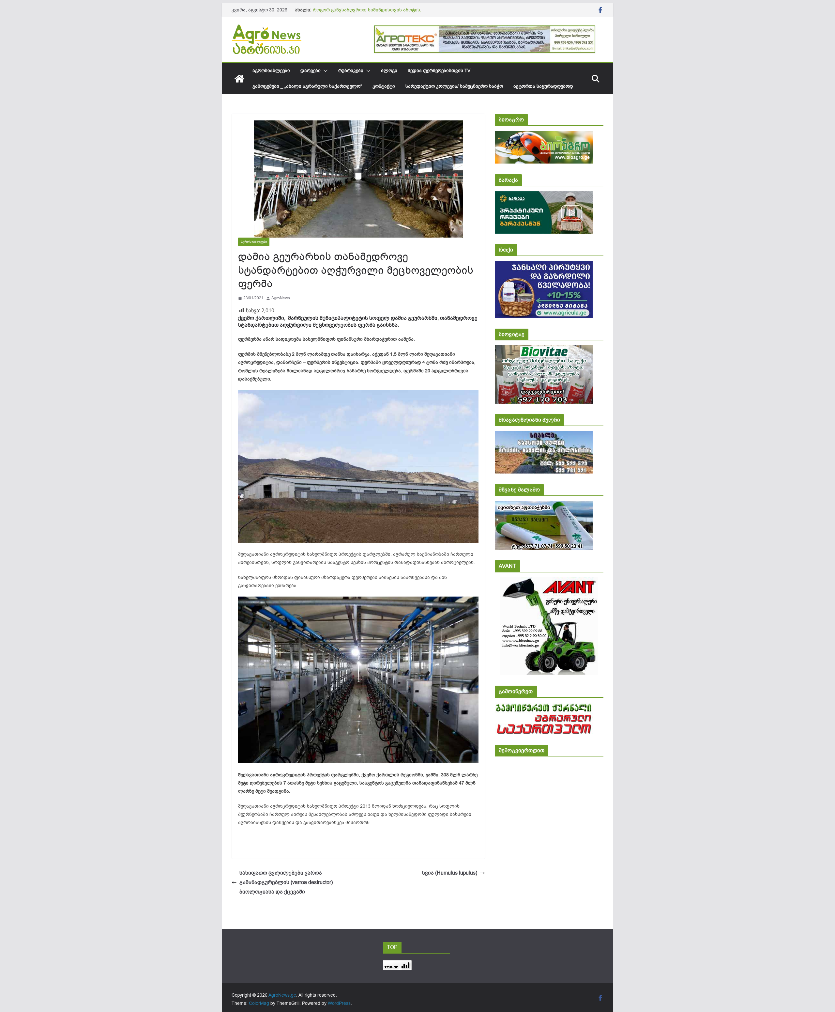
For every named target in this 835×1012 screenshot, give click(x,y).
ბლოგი (389, 71)
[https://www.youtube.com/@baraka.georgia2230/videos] (544, 196)
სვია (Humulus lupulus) (449, 873)
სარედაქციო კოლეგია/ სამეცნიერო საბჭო (454, 86)
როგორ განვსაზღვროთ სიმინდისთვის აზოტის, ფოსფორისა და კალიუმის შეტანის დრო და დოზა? (372, 13)
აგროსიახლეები (271, 71)
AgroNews (280, 298)
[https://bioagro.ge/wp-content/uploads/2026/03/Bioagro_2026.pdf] (544, 135)
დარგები (310, 71)
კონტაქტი (383, 86)
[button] (324, 70)
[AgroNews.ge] (239, 78)
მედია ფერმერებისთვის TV (439, 71)
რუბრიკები (350, 71)
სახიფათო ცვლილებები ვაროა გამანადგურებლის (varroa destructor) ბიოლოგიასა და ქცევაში (286, 882)
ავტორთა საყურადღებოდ (543, 86)
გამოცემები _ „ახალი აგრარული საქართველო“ (307, 86)
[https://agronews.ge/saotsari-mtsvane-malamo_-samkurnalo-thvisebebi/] (544, 505)
